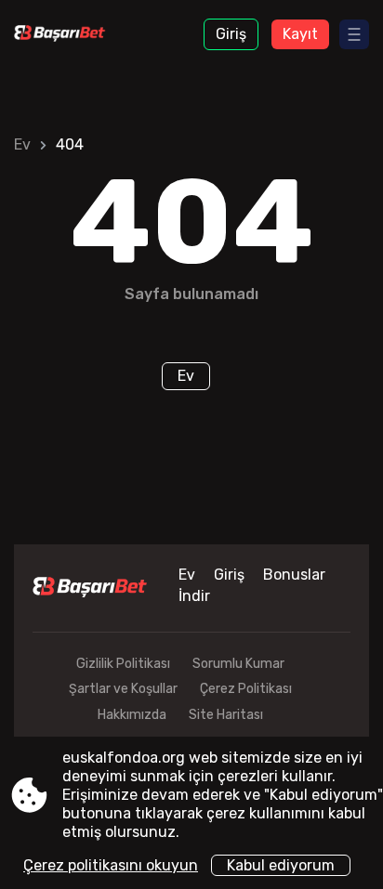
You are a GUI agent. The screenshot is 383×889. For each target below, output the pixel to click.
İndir (194, 596)
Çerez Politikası (246, 689)
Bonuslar (294, 574)
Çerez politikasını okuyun (110, 865)
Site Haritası (226, 715)
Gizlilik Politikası (123, 664)
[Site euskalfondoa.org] (65, 34)
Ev (22, 144)
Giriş (231, 34)
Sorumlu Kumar (238, 664)
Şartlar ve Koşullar (123, 689)
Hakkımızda (132, 715)
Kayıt (300, 34)
